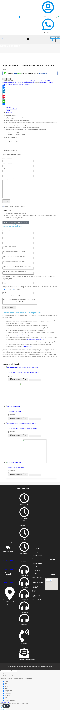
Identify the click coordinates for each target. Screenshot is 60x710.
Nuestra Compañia (37, 555)
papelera (10, 84)
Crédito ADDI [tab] (9, 112)
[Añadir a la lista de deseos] (9, 79)
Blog (37, 567)
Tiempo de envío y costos (36, 596)
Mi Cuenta (37, 573)
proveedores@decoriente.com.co (35, 339)
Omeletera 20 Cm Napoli (14, 411)
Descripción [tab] (9, 107)
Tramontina (27, 84)
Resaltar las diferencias (11, 675)
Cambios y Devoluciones (35, 591)
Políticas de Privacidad (35, 587)
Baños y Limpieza (34, 80)
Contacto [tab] (8, 110)
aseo (40, 82)
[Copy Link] (30, 99)
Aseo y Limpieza (10, 45)
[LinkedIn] (30, 91)
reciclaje (21, 84)
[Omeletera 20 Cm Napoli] (24, 406)
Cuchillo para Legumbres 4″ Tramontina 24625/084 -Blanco (23, 372)
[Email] (30, 94)
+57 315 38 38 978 (8, 560)
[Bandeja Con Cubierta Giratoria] (26, 462)
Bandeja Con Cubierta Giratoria (16, 467)
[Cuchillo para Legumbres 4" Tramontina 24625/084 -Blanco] (22, 367)
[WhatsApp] (30, 101)
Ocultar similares (9, 674)
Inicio (37, 552)
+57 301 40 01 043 (8, 583)
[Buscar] (53, 40)
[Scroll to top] (1, 708)
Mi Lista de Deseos (37, 577)
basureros (50, 82)
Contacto (37, 570)
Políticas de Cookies (37, 599)
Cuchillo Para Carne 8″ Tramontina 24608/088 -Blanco (22, 428)
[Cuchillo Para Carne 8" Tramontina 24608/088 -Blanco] (21, 423)
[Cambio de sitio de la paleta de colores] (6, 706)
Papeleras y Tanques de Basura (25, 82)
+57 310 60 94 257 (8, 569)
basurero (44, 82)
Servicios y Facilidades (35, 559)
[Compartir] (30, 104)
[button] (19, 17)
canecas (4, 84)
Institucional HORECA (45, 80)
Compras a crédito (37, 563)
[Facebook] (30, 86)
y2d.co (50, 666)
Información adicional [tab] (11, 109)
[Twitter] (30, 89)
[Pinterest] (30, 96)
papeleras (15, 84)
